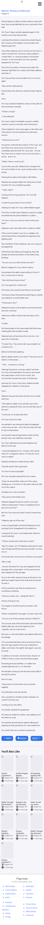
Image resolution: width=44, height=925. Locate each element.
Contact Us (30, 915)
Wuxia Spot (30, 886)
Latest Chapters (11, 890)
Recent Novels (10, 894)
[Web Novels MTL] (22, 4)
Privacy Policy (31, 904)
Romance (8, 902)
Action (7, 897)
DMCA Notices (31, 911)
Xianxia (28, 890)
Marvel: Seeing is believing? (15, 10)
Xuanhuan (29, 894)
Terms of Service (31, 908)
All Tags (8, 917)
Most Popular (10, 886)
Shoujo (7, 913)
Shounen (29, 897)
